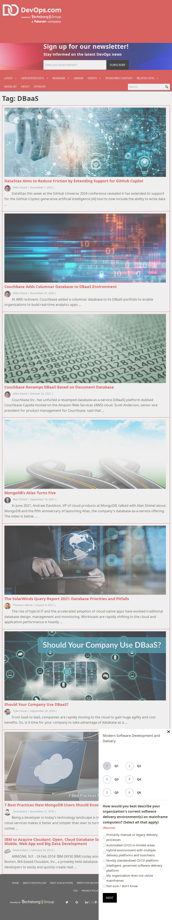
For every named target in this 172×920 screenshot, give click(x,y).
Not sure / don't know (122, 886)
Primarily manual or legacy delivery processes (132, 837)
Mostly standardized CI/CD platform (132, 860)
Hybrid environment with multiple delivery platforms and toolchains (131, 852)
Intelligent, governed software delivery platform (134, 867)
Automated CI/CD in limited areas (130, 845)
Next (109, 898)
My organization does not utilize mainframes (129, 878)
